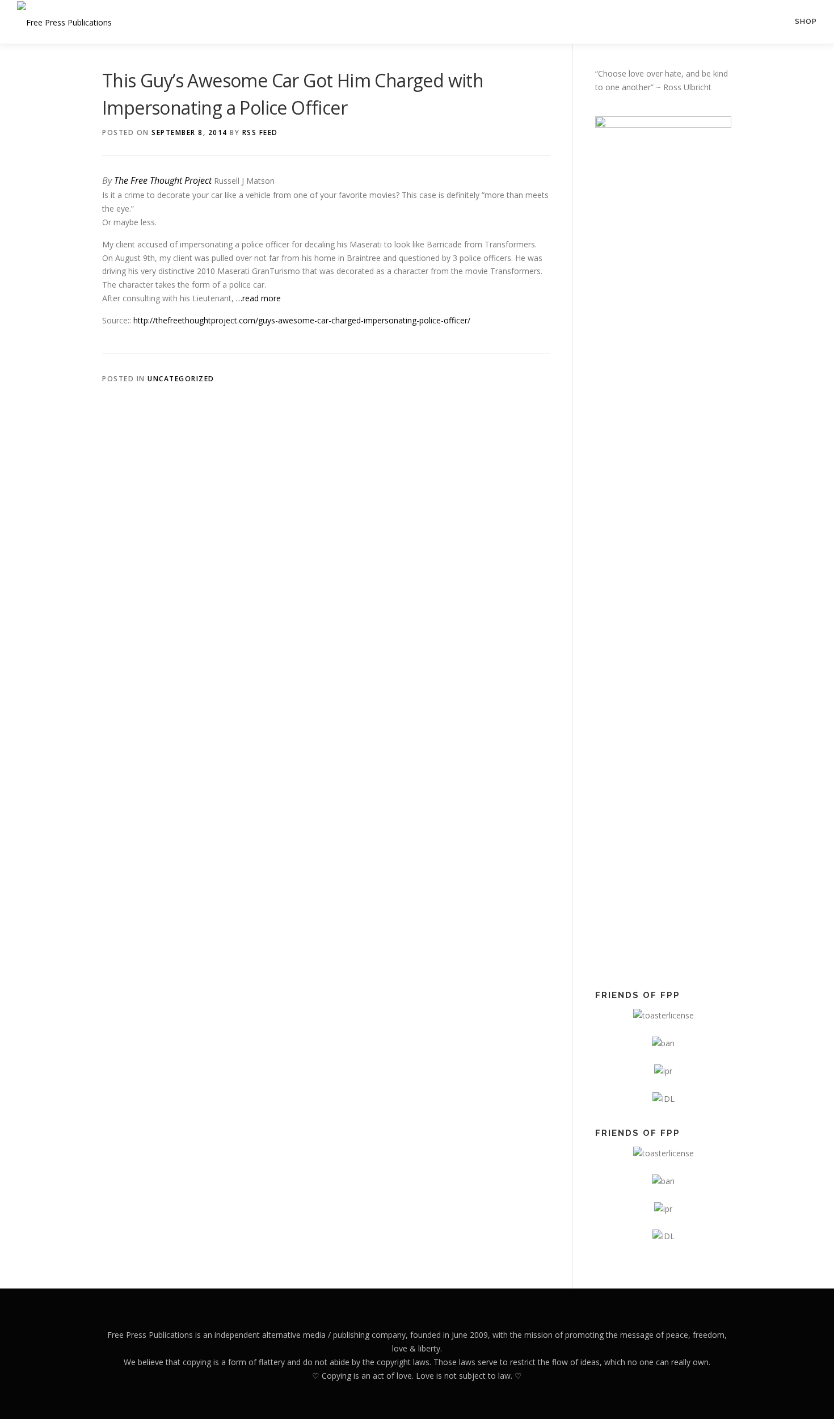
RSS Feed (260, 132)
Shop (806, 21)
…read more (258, 298)
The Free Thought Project (163, 180)
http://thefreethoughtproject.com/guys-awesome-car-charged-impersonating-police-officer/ (301, 320)
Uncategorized (181, 379)
